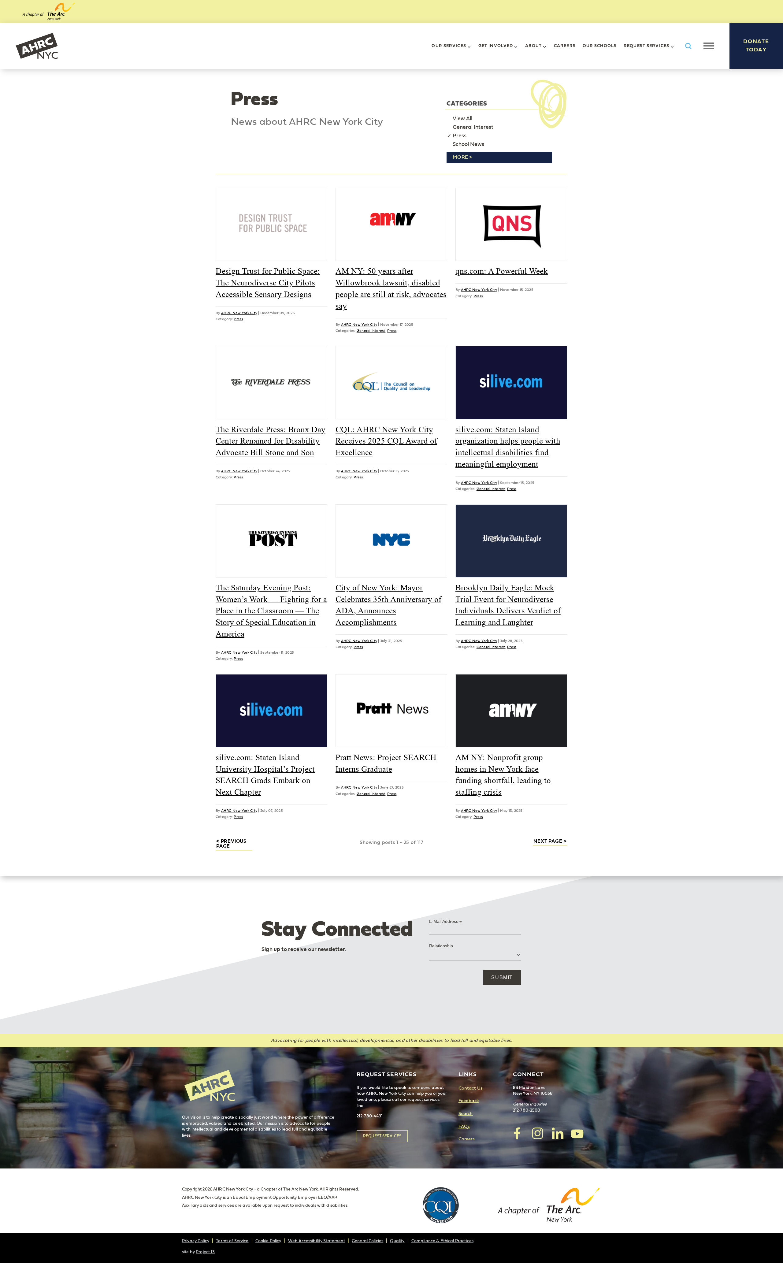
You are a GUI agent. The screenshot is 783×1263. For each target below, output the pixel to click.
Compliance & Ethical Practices (442, 1241)
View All (462, 118)
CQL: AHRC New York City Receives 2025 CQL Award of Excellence (386, 441)
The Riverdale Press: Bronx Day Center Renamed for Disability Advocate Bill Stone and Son (270, 441)
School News (468, 144)
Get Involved (495, 46)
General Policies (367, 1241)
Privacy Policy (195, 1241)
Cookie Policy (268, 1241)
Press (459, 136)
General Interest (473, 127)
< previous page (231, 844)
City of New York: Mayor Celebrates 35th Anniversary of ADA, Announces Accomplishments (388, 605)
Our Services (449, 46)
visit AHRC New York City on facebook (517, 1133)
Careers (565, 46)
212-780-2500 (526, 1110)
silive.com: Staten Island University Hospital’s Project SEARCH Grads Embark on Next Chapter (265, 774)
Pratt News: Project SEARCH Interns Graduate (386, 763)
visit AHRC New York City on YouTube (577, 1133)
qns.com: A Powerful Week (501, 271)
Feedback (468, 1100)
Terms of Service (232, 1241)
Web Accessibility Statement (316, 1241)
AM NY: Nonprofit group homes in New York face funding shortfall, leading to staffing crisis (503, 774)
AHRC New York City (37, 46)
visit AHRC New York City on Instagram (537, 1133)
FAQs (464, 1126)
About (533, 46)
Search (465, 1113)
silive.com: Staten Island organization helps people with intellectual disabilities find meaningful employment (507, 447)
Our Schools (600, 46)
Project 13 (205, 1252)
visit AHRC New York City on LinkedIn (557, 1133)
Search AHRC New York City (688, 46)
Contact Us (470, 1088)
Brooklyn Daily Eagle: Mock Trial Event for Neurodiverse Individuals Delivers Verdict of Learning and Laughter (508, 605)
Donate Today (756, 46)
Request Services (646, 46)
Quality (397, 1241)
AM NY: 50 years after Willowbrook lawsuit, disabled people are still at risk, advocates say (391, 288)
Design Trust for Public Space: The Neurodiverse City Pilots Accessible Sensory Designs (268, 283)
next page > (550, 841)
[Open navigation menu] (708, 45)
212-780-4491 (370, 1116)
